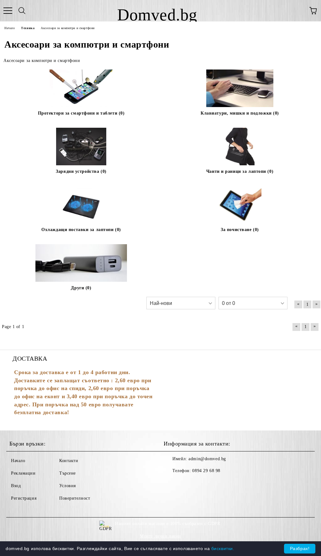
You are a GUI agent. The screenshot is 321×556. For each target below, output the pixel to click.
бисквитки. (222, 548)
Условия (67, 485)
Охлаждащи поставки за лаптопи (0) (81, 229)
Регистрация (23, 498)
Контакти (68, 460)
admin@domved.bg (207, 458)
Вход (16, 485)
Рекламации (23, 473)
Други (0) (81, 288)
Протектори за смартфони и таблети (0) (81, 113)
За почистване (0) (240, 229)
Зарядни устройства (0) (81, 171)
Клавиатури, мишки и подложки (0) (240, 113)
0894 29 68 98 (206, 470)
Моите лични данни (160, 536)
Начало (18, 460)
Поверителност (74, 498)
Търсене (67, 473)
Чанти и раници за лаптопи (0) (239, 171)
